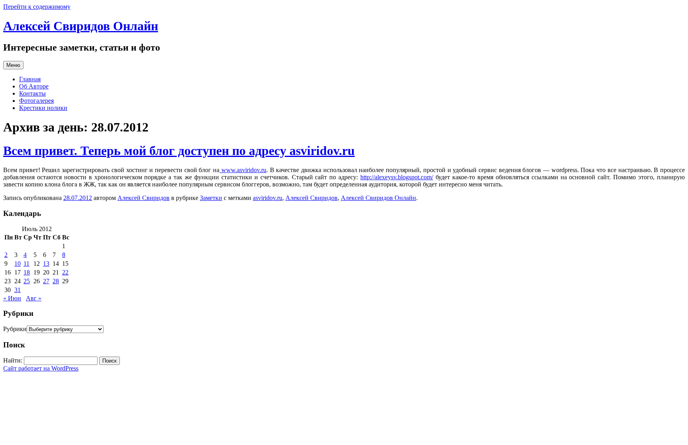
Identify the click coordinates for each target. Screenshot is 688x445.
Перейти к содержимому (36, 6)
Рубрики (15, 328)
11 (26, 263)
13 (46, 263)
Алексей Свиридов (143, 197)
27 (46, 281)
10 (17, 263)
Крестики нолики (43, 107)
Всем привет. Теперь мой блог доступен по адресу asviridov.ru (179, 150)
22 (65, 272)
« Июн (12, 298)
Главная (30, 79)
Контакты (32, 93)
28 (56, 281)
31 (17, 289)
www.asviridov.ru (242, 170)
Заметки (211, 197)
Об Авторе (34, 86)
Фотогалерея (36, 100)
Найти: (12, 360)
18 (26, 272)
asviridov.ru (267, 197)
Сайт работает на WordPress (40, 368)
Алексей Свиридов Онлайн (80, 26)
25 (26, 281)
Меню (13, 65)
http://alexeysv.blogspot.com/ (396, 177)
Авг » (33, 298)
